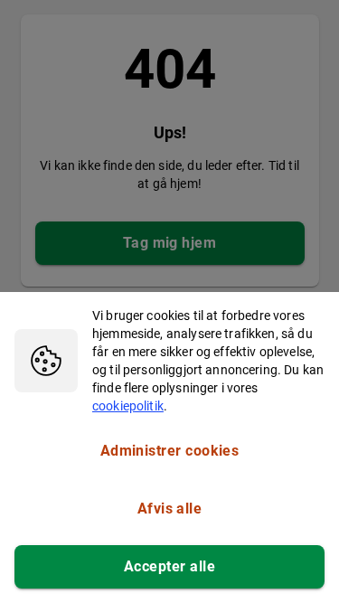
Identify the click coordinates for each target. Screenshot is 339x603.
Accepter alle (169, 566)
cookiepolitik (128, 406)
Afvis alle (169, 508)
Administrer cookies (170, 450)
